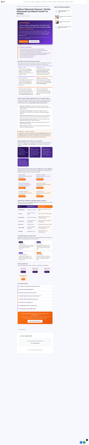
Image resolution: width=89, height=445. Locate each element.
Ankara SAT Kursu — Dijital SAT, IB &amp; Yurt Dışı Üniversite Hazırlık (64, 27)
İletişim (50, 1)
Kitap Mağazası (37, 1)
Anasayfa (18, 6)
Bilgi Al (23, 279)
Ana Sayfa (25, 1)
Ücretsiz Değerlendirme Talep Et (35, 321)
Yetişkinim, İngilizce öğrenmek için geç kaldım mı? (29, 299)
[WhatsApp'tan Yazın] (84, 442)
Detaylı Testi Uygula (23, 41)
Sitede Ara (67, 1)
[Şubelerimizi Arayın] (81, 442)
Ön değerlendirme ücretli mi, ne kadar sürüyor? (28, 305)
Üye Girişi (71, 1)
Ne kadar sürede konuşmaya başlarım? (27, 289)
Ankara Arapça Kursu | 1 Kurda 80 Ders (65, 16)
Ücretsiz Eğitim (43, 1)
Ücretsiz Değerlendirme (34, 41)
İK (47, 1)
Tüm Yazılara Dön (22, 329)
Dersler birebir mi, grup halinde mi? (26, 302)
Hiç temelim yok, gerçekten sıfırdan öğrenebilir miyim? (30, 286)
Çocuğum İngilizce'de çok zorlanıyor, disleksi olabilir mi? (30, 295)
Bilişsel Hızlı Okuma (61, 1)
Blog (21, 6)
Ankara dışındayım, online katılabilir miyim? (28, 308)
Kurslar (29, 1)
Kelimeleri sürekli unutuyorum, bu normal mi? (28, 292)
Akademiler (33, 1)
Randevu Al (23, 271)
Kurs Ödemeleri (54, 1)
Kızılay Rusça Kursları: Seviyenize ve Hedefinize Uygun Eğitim (64, 11)
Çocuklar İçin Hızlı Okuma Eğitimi (64, 21)
